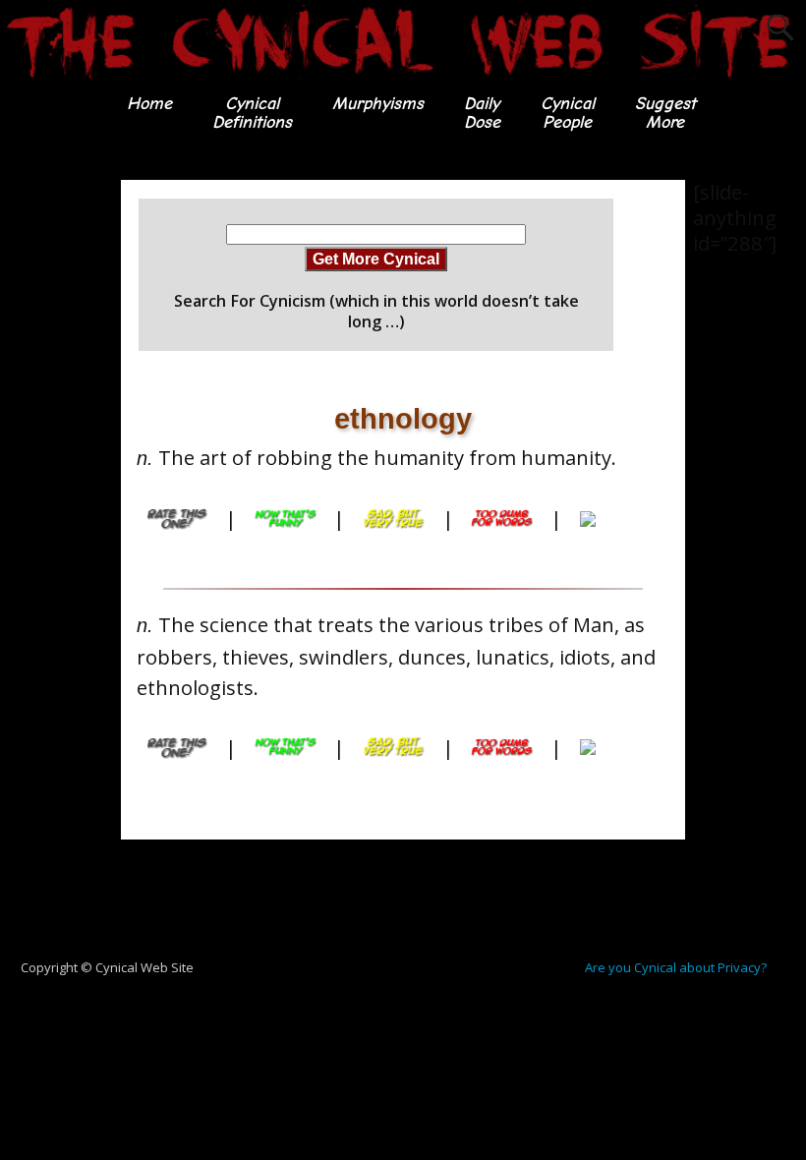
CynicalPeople (568, 112)
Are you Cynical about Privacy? (676, 967)
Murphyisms (378, 103)
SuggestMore (665, 112)
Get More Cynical (376, 258)
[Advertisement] (78, 475)
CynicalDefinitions (252, 112)
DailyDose (482, 112)
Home (149, 103)
